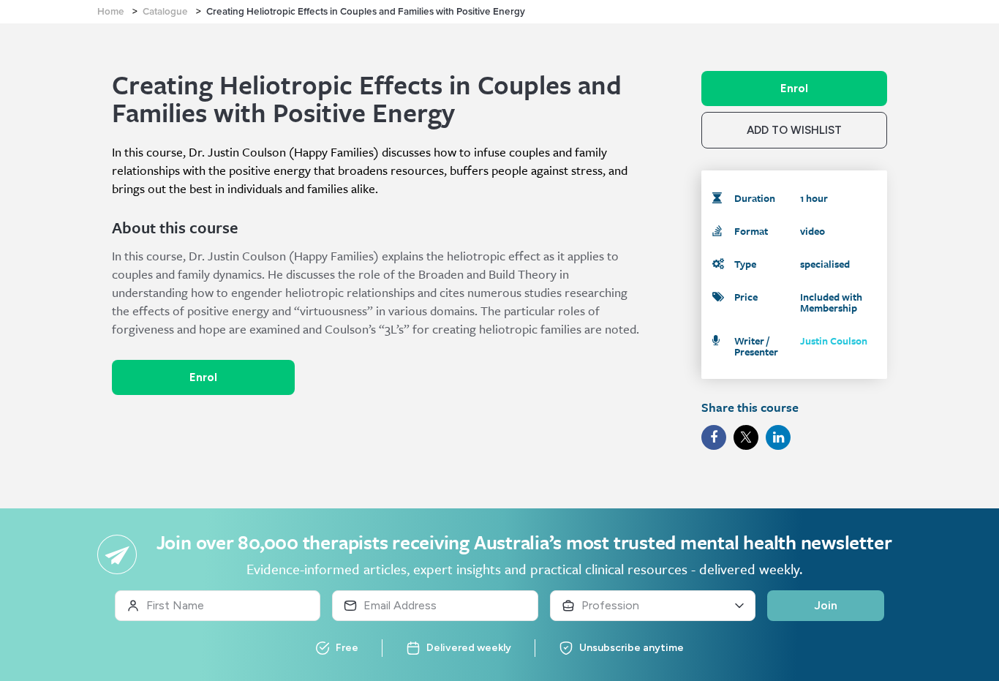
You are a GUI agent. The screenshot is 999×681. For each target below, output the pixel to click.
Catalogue (165, 12)
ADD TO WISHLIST (794, 130)
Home (110, 12)
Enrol (203, 377)
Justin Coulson (833, 340)
